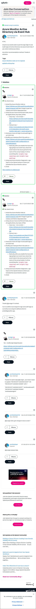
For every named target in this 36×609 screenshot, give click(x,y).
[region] (18, 600)
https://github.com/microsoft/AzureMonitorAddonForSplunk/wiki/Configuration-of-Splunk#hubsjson (19, 141)
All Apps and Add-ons (8, 19)
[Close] (33, 594)
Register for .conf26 (18, 483)
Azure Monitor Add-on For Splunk (13, 61)
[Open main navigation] (34, 2)
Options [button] (33, 19)
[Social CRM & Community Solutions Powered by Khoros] (30, 584)
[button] (33, 25)
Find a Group (18, 524)
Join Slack (18, 504)
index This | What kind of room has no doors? (16, 566)
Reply (7, 75)
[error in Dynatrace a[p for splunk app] (34, 192)
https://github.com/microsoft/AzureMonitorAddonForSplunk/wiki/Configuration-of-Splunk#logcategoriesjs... (19, 348)
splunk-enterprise (8, 63)
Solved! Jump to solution (11, 25)
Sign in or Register (14, 13)
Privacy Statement (17, 601)
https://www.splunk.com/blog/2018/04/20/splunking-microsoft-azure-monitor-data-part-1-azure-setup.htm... (21, 129)
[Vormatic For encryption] (31, 192)
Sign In (27, 3)
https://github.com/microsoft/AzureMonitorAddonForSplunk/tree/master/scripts (21, 121)
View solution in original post (11, 170)
